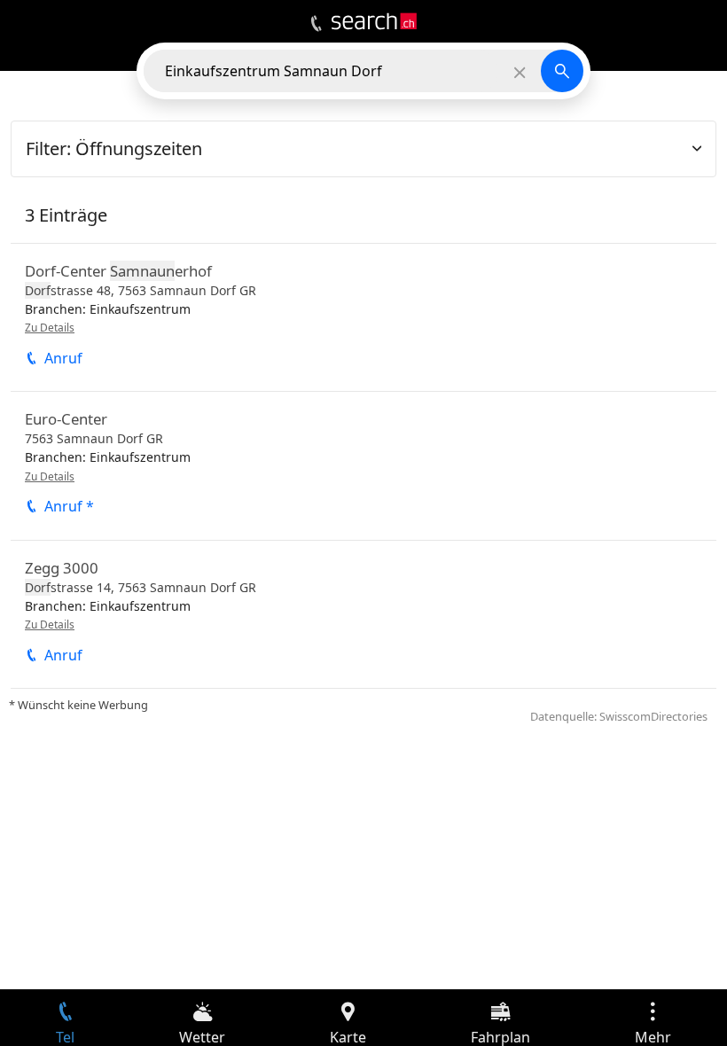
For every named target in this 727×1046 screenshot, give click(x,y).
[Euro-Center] (363, 465)
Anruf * (69, 506)
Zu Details (49, 327)
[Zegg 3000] (363, 614)
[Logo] (374, 21)
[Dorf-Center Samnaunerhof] (363, 317)
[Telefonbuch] (316, 24)
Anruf (63, 358)
